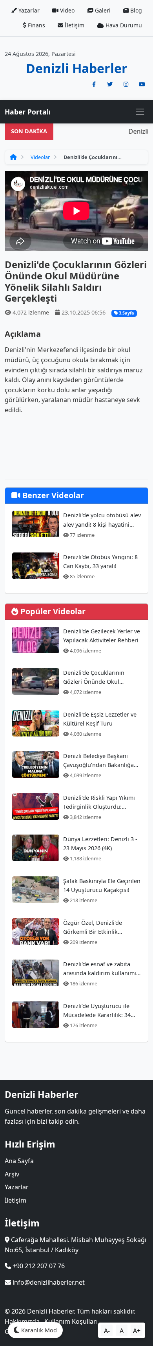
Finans (35, 25)
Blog (135, 10)
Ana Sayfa (19, 1161)
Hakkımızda (22, 1321)
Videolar (40, 157)
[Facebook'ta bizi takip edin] (93, 84)
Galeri (102, 10)
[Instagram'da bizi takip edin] (126, 84)
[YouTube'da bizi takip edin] (142, 84)
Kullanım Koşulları (71, 1321)
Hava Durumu (123, 25)
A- (107, 1330)
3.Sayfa (126, 313)
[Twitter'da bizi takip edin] (110, 84)
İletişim (73, 25)
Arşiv (12, 1174)
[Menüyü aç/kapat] (140, 111)
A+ (136, 1330)
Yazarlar (28, 10)
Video (66, 10)
